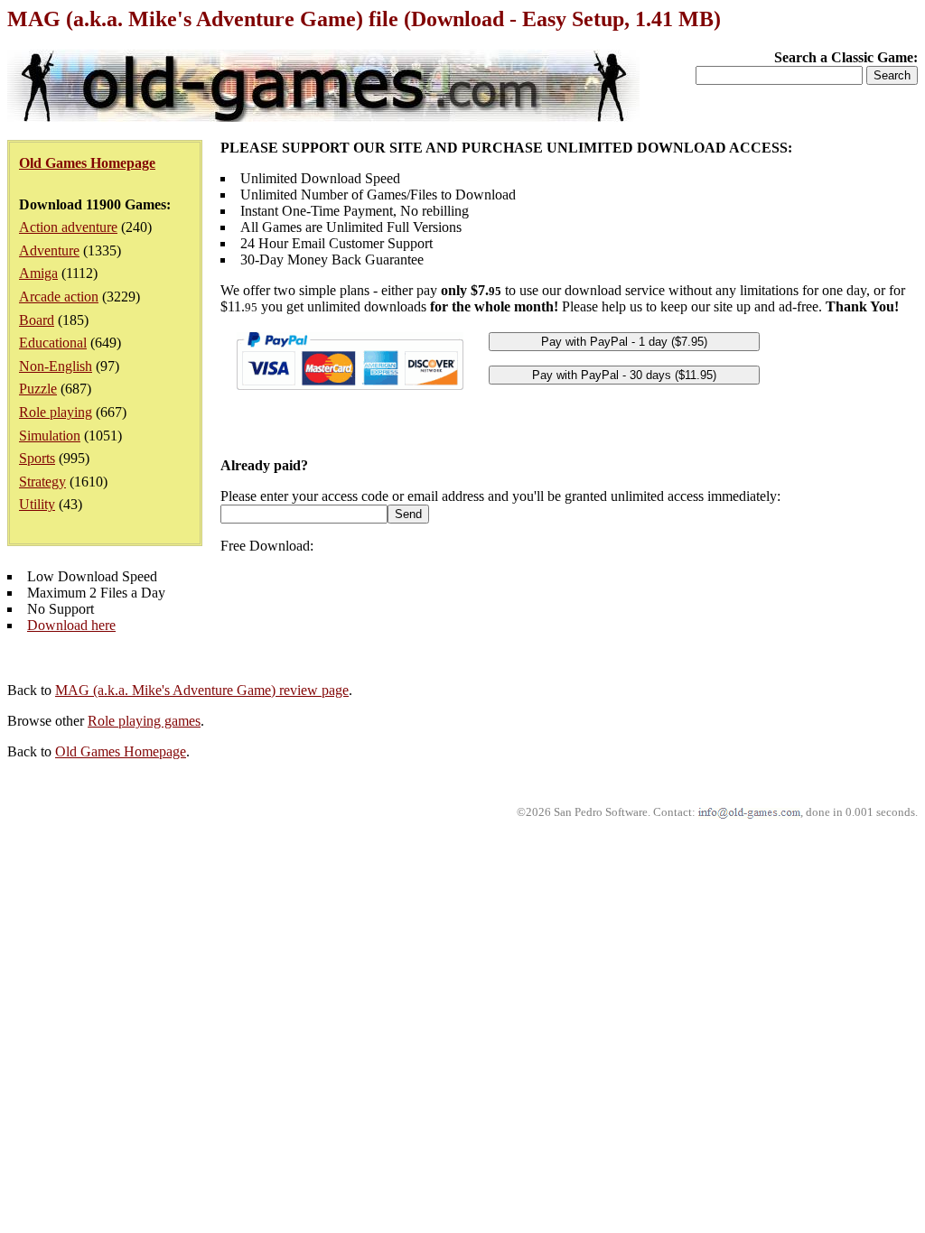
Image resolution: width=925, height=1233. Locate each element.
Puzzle (38, 388)
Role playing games (144, 720)
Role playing (55, 412)
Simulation (49, 435)
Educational (53, 342)
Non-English (55, 366)
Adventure (49, 250)
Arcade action (58, 296)
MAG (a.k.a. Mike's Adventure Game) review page (202, 690)
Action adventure (68, 227)
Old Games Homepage (120, 751)
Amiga (38, 273)
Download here (71, 625)
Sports (37, 458)
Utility (37, 504)
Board (36, 320)
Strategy (42, 481)
